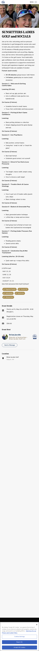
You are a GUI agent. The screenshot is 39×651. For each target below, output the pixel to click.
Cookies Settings (19, 636)
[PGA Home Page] (3, 2)
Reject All (19, 642)
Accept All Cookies (19, 647)
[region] (19, 636)
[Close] (37, 625)
